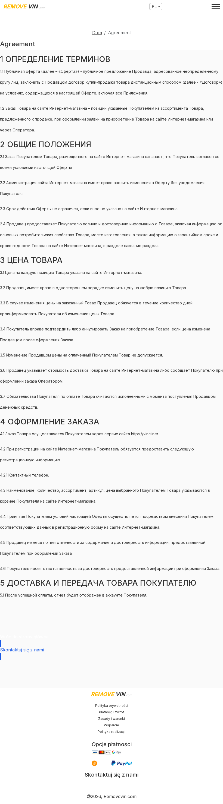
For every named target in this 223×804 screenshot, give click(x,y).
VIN (24, 6)
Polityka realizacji (111, 732)
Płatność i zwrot (111, 712)
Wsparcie (111, 725)
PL (154, 6)
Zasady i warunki (111, 719)
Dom (97, 32)
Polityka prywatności (111, 706)
